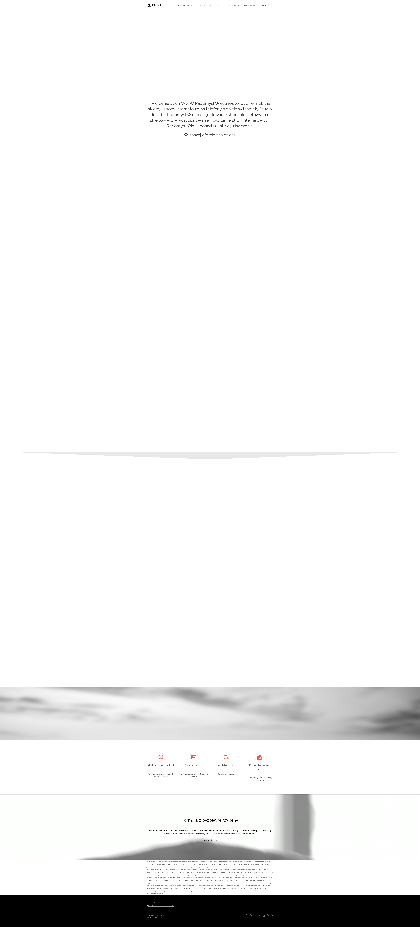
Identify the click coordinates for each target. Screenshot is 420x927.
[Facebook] (255, 916)
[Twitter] (271, 916)
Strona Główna (183, 5)
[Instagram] (263, 916)
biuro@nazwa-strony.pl (285, 623)
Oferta (199, 5)
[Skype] (267, 916)
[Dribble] (250, 916)
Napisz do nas (210, 840)
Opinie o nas (234, 5)
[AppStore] (246, 916)
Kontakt (263, 5)
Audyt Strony (216, 5)
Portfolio (249, 5)
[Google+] (259, 916)
